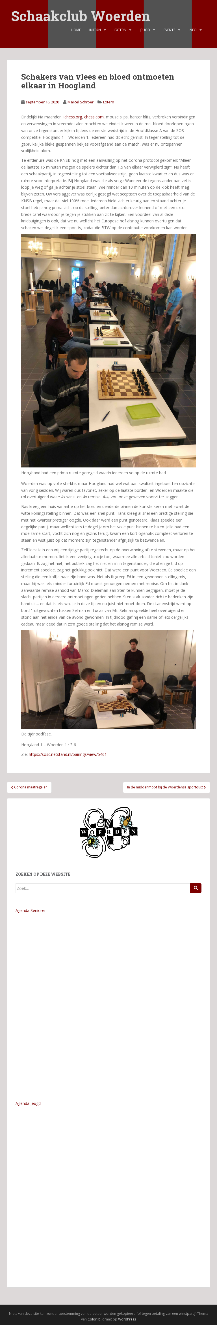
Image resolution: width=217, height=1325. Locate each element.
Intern (95, 29)
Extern (120, 29)
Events (169, 29)
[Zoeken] (195, 888)
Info (193, 29)
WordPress (127, 1319)
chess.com (94, 117)
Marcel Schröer (81, 102)
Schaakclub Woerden (80, 12)
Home (76, 29)
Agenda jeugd (28, 1103)
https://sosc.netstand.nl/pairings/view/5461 (68, 754)
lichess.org (72, 117)
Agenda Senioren (31, 910)
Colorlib (94, 1319)
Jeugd (145, 29)
